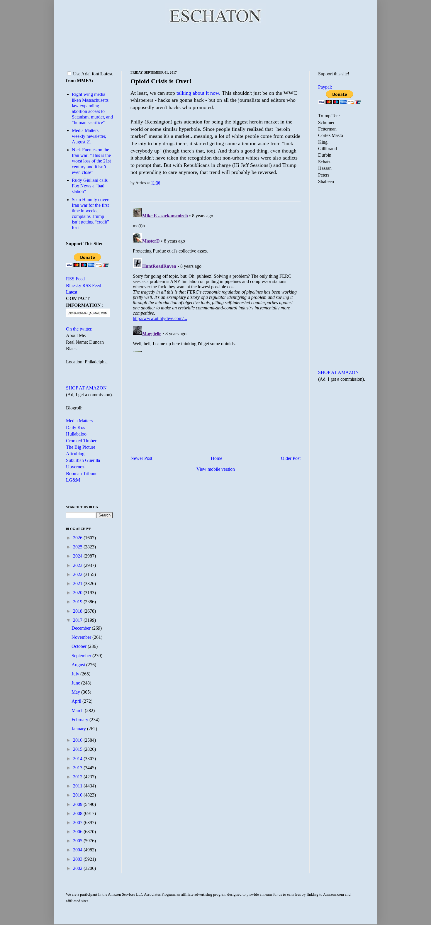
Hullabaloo (76, 433)
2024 (78, 555)
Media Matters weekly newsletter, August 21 (89, 136)
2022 (78, 574)
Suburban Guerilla (83, 460)
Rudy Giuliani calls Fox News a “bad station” (90, 186)
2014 (78, 758)
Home (216, 458)
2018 (78, 611)
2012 (78, 776)
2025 (78, 546)
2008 (78, 813)
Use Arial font (86, 73)
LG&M (73, 479)
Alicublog (75, 453)
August (79, 664)
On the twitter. (79, 328)
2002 (78, 868)
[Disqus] (215, 279)
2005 (78, 840)
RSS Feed (75, 278)
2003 (78, 859)
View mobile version (215, 469)
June (76, 682)
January (79, 728)
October (80, 646)
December (82, 628)
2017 (78, 620)
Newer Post (141, 458)
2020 (78, 592)
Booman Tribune (81, 473)
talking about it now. (198, 93)
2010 (78, 794)
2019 (78, 601)
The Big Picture (80, 447)
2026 (78, 537)
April (77, 701)
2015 (78, 749)
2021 (78, 583)
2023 (78, 565)
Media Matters (79, 420)
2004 (78, 849)
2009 (78, 804)
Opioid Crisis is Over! (160, 81)
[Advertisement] (215, 47)
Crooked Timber (81, 440)
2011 (78, 785)
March (78, 710)
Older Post (291, 458)
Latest (71, 291)
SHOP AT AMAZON (86, 387)
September (82, 655)
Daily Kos (75, 427)
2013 (78, 767)
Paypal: (325, 86)
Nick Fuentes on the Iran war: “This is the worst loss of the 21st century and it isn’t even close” (91, 161)
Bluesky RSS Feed (83, 285)
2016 (78, 740)
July (76, 673)
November (82, 637)
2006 (78, 831)
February (80, 719)
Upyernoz (75, 466)
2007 (78, 822)
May (76, 691)
